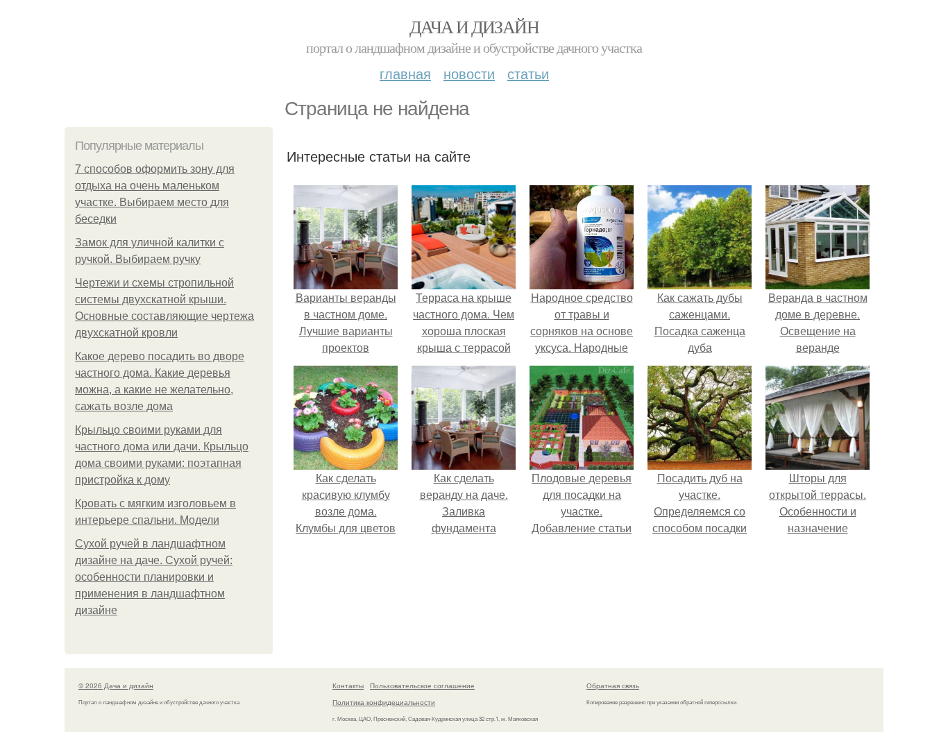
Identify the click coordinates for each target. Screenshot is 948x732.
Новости (469, 73)
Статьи (528, 73)
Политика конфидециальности (383, 702)
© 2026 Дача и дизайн (115, 685)
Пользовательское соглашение (422, 685)
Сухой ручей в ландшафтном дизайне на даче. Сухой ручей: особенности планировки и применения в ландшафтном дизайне (153, 577)
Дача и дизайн (474, 26)
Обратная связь (612, 685)
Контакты (348, 685)
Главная (405, 73)
